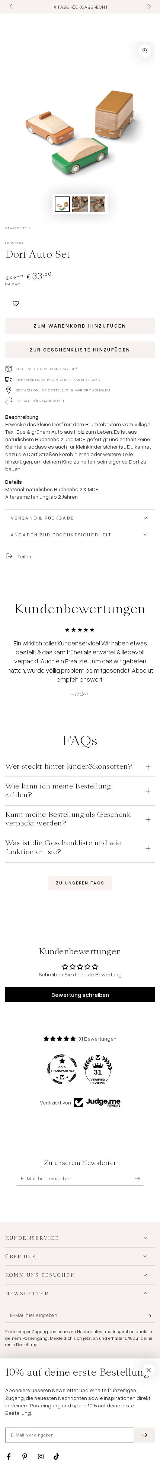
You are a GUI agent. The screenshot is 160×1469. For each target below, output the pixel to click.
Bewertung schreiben (80, 995)
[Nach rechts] (148, 6)
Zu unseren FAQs (80, 883)
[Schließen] (149, 1370)
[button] (15, 302)
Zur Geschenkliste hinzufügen (80, 349)
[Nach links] (11, 6)
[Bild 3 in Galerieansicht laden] (98, 204)
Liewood (14, 242)
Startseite (16, 227)
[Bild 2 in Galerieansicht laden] (80, 204)
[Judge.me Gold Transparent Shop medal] (62, 1069)
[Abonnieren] (139, 1179)
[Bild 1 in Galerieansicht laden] (62, 204)
